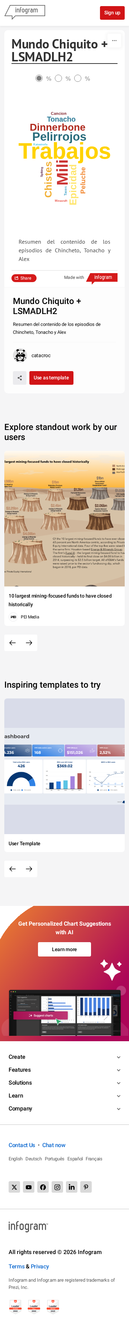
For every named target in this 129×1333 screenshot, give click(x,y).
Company (20, 1108)
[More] (114, 40)
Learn (16, 1095)
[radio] (45, 79)
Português (54, 1158)
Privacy (40, 1266)
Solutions (20, 1082)
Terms (17, 1266)
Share (25, 278)
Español (75, 1158)
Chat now (54, 1145)
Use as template (51, 377)
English (16, 1158)
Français (94, 1158)
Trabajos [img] (64, 151)
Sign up (112, 12)
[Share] (20, 378)
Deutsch (33, 1158)
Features (20, 1069)
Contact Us (22, 1145)
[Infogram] (24, 13)
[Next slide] (29, 643)
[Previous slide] (12, 643)
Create (17, 1056)
